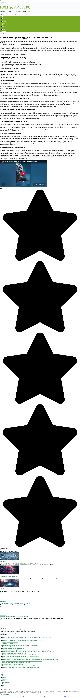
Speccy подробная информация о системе (12, 664)
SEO (3, 674)
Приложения (5, 24)
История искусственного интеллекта (9, 576)
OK (64, 696)
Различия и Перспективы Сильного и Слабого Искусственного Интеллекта (18, 630)
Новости (4, 29)
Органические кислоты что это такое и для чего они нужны (16, 662)
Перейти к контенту (4, 0)
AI (2, 18)
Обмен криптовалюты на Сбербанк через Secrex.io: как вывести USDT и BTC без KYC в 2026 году (25, 650)
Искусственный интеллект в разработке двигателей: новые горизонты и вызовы (19, 563)
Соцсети (4, 27)
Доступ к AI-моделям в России (9, 643)
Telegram (4, 20)
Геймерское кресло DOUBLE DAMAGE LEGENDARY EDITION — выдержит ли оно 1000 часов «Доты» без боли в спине (30, 659)
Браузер (4, 21)
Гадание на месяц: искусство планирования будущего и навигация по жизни (20, 656)
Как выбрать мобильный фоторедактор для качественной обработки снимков (21, 667)
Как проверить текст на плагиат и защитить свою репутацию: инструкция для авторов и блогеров (25, 639)
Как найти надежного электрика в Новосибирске (14, 653)
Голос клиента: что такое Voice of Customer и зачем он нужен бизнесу (19, 654)
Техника (4, 31)
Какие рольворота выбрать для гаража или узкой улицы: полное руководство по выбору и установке (26, 637)
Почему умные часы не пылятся (10, 642)
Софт (3, 26)
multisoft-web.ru (15, 7)
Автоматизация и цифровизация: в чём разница (13, 648)
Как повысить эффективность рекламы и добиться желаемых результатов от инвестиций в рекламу (26, 658)
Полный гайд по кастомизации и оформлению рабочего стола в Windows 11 (20, 665)
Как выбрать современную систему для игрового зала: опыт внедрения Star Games (22, 640)
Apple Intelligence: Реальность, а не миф (9, 589)
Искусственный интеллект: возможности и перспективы (14, 616)
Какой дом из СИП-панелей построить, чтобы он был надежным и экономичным (22, 661)
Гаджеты (4, 23)
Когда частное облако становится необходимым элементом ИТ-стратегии (20, 646)
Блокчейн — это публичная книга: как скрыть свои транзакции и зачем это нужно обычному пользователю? (28, 651)
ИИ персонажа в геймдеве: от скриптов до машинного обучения (15, 603)
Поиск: (2, 14)
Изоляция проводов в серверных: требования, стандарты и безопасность (20, 645)
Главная (4, 16)
